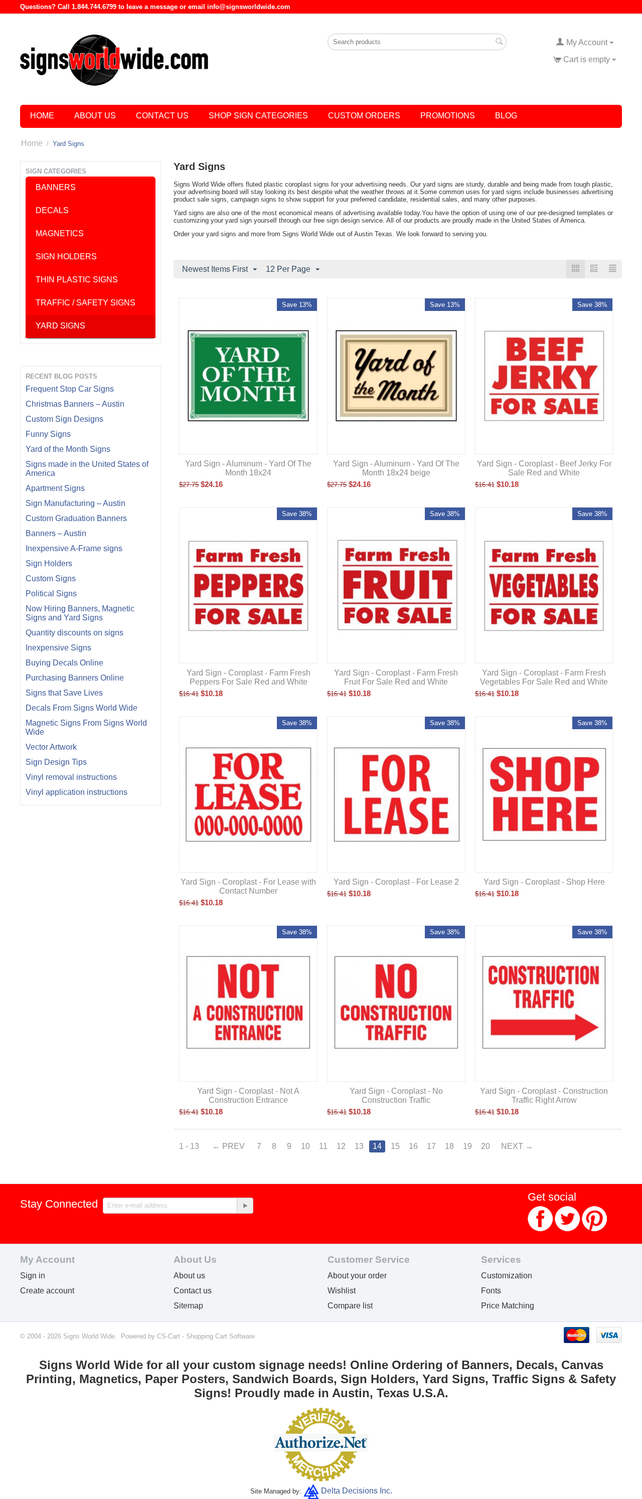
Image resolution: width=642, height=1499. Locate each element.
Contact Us (162, 115)
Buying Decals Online (64, 662)
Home (42, 115)
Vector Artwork (51, 747)
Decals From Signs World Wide (81, 708)
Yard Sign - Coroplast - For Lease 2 (396, 882)
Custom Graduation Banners (76, 518)
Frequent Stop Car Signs (70, 389)
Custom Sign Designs (64, 419)
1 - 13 (189, 1146)
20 (485, 1146)
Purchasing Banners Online (75, 678)
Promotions (447, 115)
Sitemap (188, 1305)
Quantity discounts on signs (74, 632)
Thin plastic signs (77, 279)
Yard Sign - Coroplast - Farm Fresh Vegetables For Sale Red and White (544, 677)
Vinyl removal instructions (71, 777)
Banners (56, 187)
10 (305, 1146)
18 (449, 1146)
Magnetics (60, 233)
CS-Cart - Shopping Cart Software (206, 1336)
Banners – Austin (56, 533)
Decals (52, 210)
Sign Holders (49, 563)
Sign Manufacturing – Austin (75, 503)
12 (341, 1146)
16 (413, 1146)
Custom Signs (51, 578)
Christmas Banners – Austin (75, 404)
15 (395, 1146)
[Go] (245, 1205)
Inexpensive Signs (58, 647)
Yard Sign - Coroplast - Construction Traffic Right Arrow (544, 1095)
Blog (506, 115)
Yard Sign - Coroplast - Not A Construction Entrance (248, 1095)
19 (467, 1146)
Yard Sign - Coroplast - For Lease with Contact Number (248, 886)
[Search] (499, 42)
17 (431, 1146)
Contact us (193, 1290)
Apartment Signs (55, 488)
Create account (47, 1290)
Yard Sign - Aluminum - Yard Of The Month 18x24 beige (396, 468)
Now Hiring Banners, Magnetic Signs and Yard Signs (80, 613)
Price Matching (507, 1305)
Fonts (491, 1290)
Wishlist (342, 1290)
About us (189, 1275)
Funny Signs (48, 434)
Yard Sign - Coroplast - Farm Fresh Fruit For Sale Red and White (396, 677)
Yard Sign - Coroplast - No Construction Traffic (396, 1095)
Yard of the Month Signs (68, 449)
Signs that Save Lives (64, 693)
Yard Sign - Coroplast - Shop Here (544, 882)
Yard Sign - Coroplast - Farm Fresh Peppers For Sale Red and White (248, 677)
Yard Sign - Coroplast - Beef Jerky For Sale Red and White (544, 468)
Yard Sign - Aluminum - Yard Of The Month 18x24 (248, 468)
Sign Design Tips (56, 762)
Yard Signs (60, 325)
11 (323, 1146)
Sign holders (66, 256)
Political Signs (51, 593)
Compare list (350, 1305)
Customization (506, 1275)
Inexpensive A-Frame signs (74, 548)
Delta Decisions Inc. (356, 1490)
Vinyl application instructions (76, 792)
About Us (95, 115)
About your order (357, 1275)
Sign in (32, 1275)
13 (359, 1146)
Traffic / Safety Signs (85, 302)
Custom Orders (364, 115)
